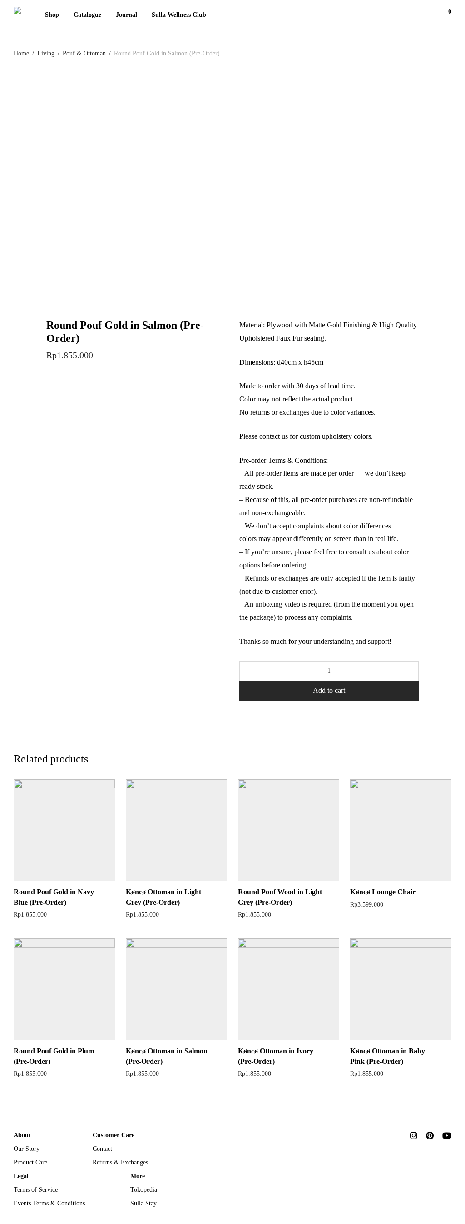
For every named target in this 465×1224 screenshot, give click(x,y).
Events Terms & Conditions (49, 1203)
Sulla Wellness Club (179, 14)
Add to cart (329, 690)
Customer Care (113, 1135)
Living (45, 53)
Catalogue (87, 14)
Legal (21, 1176)
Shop (52, 14)
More (137, 1176)
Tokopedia (143, 1189)
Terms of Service (36, 1189)
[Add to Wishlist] (110, 891)
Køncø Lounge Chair (383, 892)
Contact (102, 1148)
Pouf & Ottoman (84, 53)
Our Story (27, 1148)
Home (21, 53)
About (22, 1135)
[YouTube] (446, 1134)
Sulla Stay (143, 1203)
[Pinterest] (430, 1134)
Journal (126, 14)
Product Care (30, 1162)
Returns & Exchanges (120, 1162)
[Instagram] (413, 1134)
